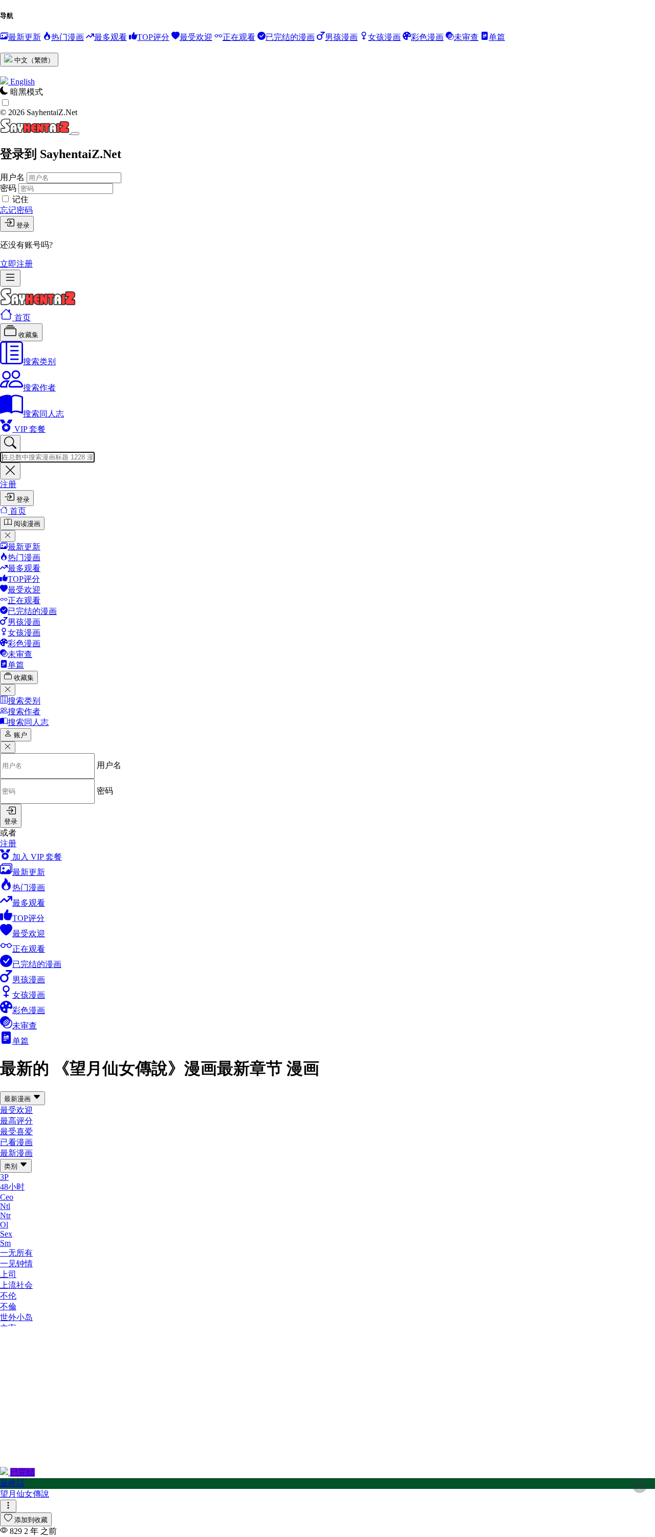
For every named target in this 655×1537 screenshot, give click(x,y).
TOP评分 (24, 579)
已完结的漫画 (32, 611)
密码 (8, 188)
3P (4, 1177)
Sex (6, 1233)
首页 (21, 317)
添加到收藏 (31, 1520)
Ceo (6, 1197)
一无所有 (16, 1252)
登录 (23, 225)
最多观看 (24, 568)
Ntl (5, 1206)
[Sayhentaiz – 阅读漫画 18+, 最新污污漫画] (37, 303)
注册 (8, 484)
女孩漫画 (24, 632)
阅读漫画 (27, 524)
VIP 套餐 (29, 429)
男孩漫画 (24, 622)
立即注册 (16, 263)
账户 (20, 735)
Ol (4, 1224)
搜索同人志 (43, 413)
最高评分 (16, 1120)
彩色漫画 (24, 643)
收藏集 (27, 335)
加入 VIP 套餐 (36, 856)
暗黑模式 (26, 91)
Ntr (5, 1215)
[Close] (75, 133)
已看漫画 (16, 1142)
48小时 (12, 1186)
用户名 (12, 177)
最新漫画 (18, 1099)
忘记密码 (16, 210)
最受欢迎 (24, 589)
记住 (20, 199)
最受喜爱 (16, 1131)
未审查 (20, 654)
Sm (5, 1243)
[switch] (5, 102)
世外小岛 (16, 1317)
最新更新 (24, 546)
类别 (11, 1166)
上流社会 (16, 1285)
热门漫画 (24, 557)
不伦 (8, 1295)
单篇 (16, 665)
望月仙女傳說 (24, 1493)
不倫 (8, 1306)
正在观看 (24, 600)
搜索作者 (39, 387)
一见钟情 (16, 1263)
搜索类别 (39, 361)
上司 (8, 1274)
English (22, 81)
